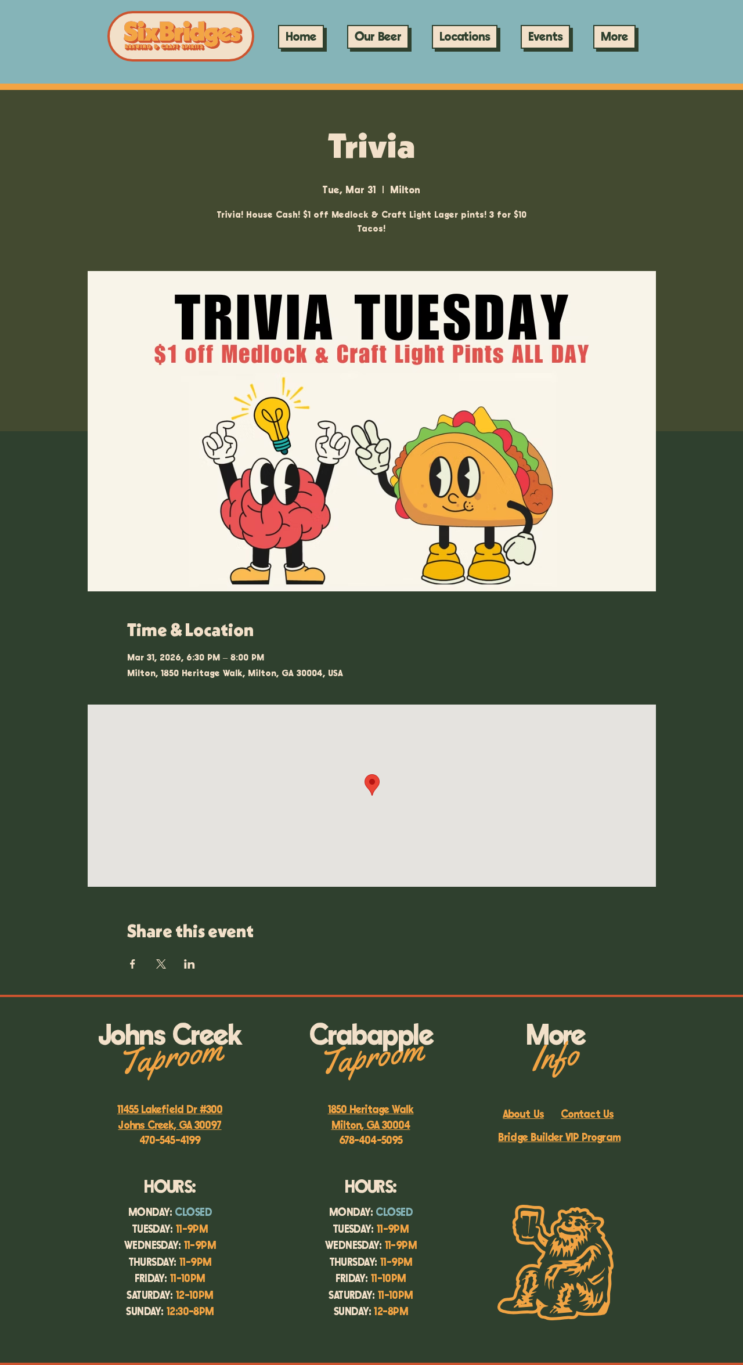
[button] (545, 37)
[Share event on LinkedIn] (189, 964)
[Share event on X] (161, 964)
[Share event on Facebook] (132, 964)
